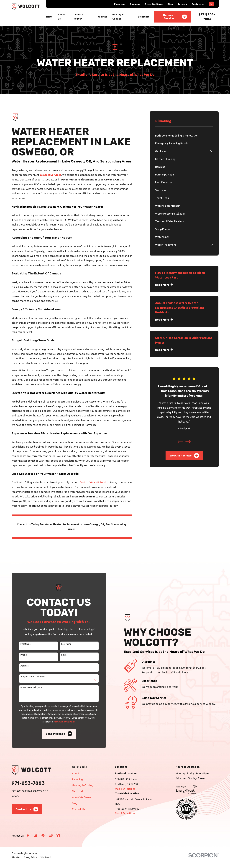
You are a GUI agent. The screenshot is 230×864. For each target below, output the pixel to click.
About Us (77, 773)
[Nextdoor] (58, 835)
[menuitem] (184, 135)
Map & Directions (125, 788)
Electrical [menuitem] (143, 16)
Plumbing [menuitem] (102, 16)
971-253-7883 (28, 783)
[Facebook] (28, 835)
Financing (119, 4)
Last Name (66, 644)
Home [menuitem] (49, 16)
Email (63, 655)
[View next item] (188, 441)
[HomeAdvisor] (43, 835)
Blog (170, 4)
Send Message (55, 733)
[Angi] (35, 835)
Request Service (169, 17)
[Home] (26, 6)
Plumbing (77, 779)
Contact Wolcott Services (94, 482)
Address (24, 665)
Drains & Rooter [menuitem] (78, 16)
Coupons (135, 4)
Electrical (77, 791)
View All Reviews (180, 455)
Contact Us (198, 4)
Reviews (182, 4)
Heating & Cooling (82, 785)
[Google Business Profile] (51, 835)
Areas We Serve (154, 4)
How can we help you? (31, 687)
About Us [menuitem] (61, 16)
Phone (23, 655)
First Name (25, 644)
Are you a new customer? (32, 676)
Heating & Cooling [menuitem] (118, 16)
